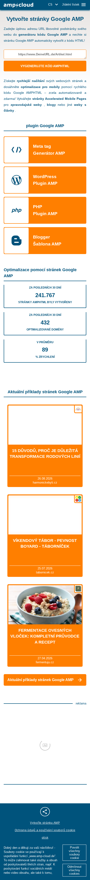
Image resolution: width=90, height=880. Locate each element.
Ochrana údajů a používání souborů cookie (45, 830)
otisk (45, 837)
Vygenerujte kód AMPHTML (45, 66)
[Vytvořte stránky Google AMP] (18, 5)
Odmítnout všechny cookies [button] (74, 870)
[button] (54, 4)
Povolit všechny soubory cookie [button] (74, 853)
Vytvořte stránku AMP (45, 822)
